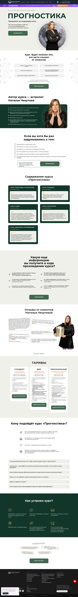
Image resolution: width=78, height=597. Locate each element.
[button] (15, 189)
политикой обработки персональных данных (9, 591)
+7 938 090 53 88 (60, 575)
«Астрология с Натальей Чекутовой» (29, 124)
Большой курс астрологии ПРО (33, 575)
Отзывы (32, 2)
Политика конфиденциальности (31, 595)
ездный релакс (46, 576)
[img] (9, 2)
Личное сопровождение (47, 582)
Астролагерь (29, 579)
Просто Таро (29, 578)
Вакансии (29, 591)
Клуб (50, 2)
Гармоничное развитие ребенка (48, 578)
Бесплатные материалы (40, 2)
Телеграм (58, 576)
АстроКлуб (44, 581)
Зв (42, 576)
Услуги (23, 2)
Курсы (27, 2)
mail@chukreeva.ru (60, 574)
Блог (47, 2)
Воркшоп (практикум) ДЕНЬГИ (48, 575)
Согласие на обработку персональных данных (15, 595)
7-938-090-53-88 (65, 2)
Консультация (44, 579)
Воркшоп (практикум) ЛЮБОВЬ (48, 574)
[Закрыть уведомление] (18, 588)
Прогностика (29, 581)
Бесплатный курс (30, 576)
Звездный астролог (15, 2)
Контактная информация (32, 588)
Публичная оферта (59, 595)
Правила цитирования (45, 595)
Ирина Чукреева (16, 1)
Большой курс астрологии (32, 574)
